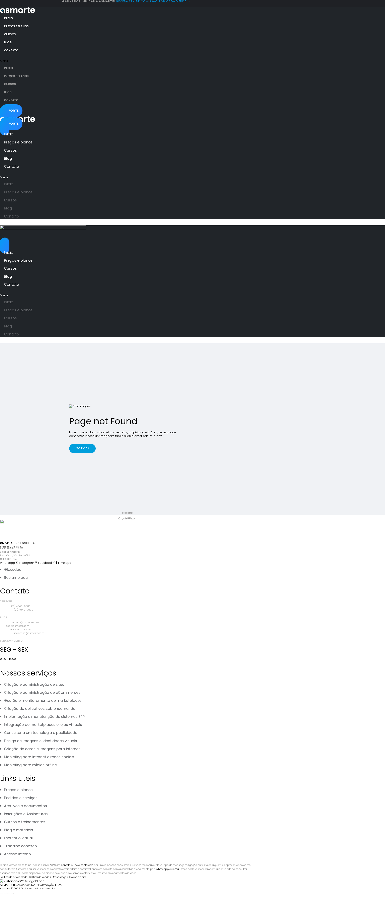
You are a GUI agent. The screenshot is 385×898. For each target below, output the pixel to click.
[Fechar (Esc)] (12, 893)
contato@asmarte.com (25, 622)
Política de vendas (40, 877)
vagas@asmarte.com (22, 629)
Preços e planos (16, 26)
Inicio (8, 18)
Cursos (10, 34)
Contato (11, 50)
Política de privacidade (13, 877)
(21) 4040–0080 (20, 606)
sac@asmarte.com (17, 626)
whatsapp (162, 869)
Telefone (126, 513)
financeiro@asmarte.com (28, 633)
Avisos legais (61, 877)
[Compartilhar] (8, 893)
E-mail (126, 518)
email (176, 869)
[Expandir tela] (5, 893)
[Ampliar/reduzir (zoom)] (1, 893)
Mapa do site (78, 877)
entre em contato (60, 865)
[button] (69, 61)
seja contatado (84, 865)
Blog (8, 42)
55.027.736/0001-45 (22, 543)
